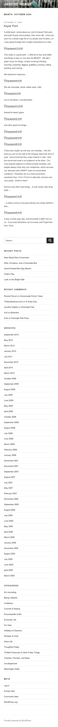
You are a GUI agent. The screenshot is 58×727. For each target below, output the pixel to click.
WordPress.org (10, 701)
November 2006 (11, 498)
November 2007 (11, 466)
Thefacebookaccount (13, 301)
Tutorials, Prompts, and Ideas (17, 657)
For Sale (7, 625)
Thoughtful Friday (11, 646)
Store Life (8, 641)
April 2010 (8, 367)
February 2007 (10, 493)
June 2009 (8, 400)
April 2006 (8, 531)
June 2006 (8, 520)
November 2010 (11, 362)
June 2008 (8, 438)
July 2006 (8, 515)
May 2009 (8, 405)
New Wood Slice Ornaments (16, 257)
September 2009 (11, 383)
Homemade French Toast (31, 296)
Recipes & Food (11, 635)
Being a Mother (10, 597)
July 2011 (8, 356)
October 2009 (10, 378)
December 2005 (11, 548)
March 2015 (9, 345)
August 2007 (9, 477)
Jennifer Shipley (11, 307)
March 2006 (9, 537)
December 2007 (11, 460)
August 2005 (9, 553)
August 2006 (9, 509)
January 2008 (10, 455)
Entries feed (9, 691)
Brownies (15, 312)
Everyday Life (10, 619)
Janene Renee (18, 4)
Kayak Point (11, 26)
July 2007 (8, 482)
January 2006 (10, 542)
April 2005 (8, 570)
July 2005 (8, 559)
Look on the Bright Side (14, 279)
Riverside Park (27, 307)
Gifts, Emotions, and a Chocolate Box (20, 262)
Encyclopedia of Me (12, 614)
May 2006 (8, 526)
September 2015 (11, 334)
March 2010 (9, 373)
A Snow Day (31, 301)
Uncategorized (10, 663)
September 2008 (11, 422)
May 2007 (8, 487)
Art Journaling (10, 592)
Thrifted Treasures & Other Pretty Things (22, 652)
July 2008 (8, 433)
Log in (6, 685)
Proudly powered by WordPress (17, 720)
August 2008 (9, 427)
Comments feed (11, 696)
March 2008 (9, 444)
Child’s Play (9, 273)
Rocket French (10, 296)
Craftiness (8, 603)
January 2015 (10, 351)
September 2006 (11, 504)
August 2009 (9, 389)
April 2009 (8, 411)
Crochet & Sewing (12, 608)
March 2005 (9, 575)
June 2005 (8, 564)
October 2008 (10, 416)
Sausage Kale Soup (20, 318)
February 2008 (10, 449)
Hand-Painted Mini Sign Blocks (17, 268)
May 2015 (8, 340)
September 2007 (11, 471)
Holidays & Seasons (13, 630)
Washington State (11, 668)
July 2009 (8, 394)
